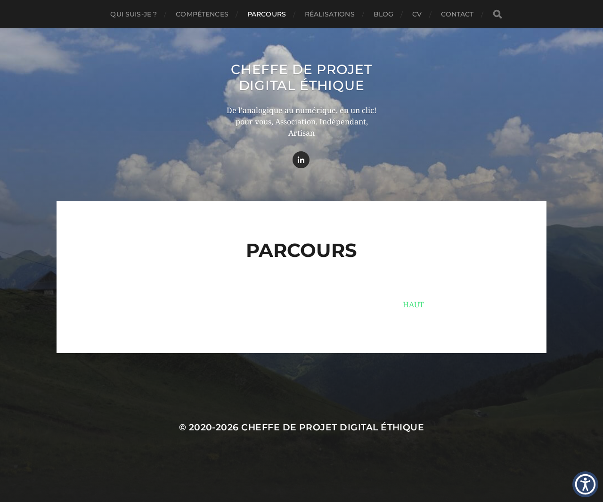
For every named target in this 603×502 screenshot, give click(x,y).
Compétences (202, 14)
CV (417, 14)
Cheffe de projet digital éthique (301, 77)
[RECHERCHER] (497, 14)
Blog (384, 14)
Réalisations (330, 14)
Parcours (266, 14)
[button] (585, 484)
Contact (457, 14)
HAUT (413, 304)
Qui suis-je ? (133, 14)
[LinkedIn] (301, 159)
